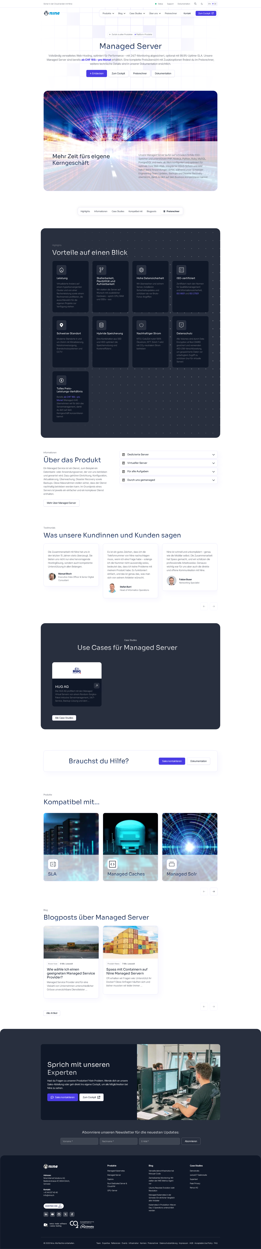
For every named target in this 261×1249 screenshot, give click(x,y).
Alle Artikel (51, 1013)
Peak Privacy (195, 1183)
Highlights (85, 211)
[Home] (52, 13)
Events (124, 1243)
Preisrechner (171, 13)
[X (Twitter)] (65, 1214)
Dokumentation (184, 4)
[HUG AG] (77, 670)
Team (98, 1243)
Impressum (183, 1243)
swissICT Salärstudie (198, 1175)
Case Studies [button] (136, 13)
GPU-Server (112, 1190)
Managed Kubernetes (116, 1171)
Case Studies (118, 211)
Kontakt (187, 13)
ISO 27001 (194, 293)
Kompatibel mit (135, 211)
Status (160, 4)
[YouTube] (52, 1214)
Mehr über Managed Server (61, 502)
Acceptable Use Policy (204, 1243)
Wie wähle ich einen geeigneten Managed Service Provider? (71, 973)
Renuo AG (194, 1187)
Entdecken (98, 73)
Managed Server (114, 1175)
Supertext (194, 1179)
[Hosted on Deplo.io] (69, 1206)
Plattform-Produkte (144, 34)
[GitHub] (59, 1214)
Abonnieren (191, 1141)
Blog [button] (120, 13)
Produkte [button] (107, 13)
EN (209, 4)
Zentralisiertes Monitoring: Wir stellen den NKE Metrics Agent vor (161, 1181)
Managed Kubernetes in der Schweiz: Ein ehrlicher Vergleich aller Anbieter (162, 1198)
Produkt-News (113, 963)
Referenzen (115, 1243)
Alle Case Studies (64, 717)
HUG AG (62, 687)
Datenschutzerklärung (169, 1243)
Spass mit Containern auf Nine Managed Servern (126, 971)
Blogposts (151, 211)
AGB (191, 1243)
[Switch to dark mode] (202, 3)
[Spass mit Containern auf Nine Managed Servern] (130, 942)
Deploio (110, 1179)
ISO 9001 (181, 293)
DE (215, 4)
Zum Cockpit (204, 13)
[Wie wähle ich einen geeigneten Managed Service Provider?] (71, 942)
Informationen (100, 211)
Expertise (106, 1243)
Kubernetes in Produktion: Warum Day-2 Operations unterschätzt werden (162, 1208)
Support (170, 4)
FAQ (215, 1243)
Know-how (52, 963)
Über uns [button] (153, 13)
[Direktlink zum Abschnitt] (132, 253)
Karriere (143, 1243)
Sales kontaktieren (172, 761)
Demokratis (194, 1171)
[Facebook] (72, 1214)
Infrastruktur (134, 1243)
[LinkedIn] (46, 1214)
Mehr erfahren (96, 685)
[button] (195, 4)
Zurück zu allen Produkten (122, 34)
